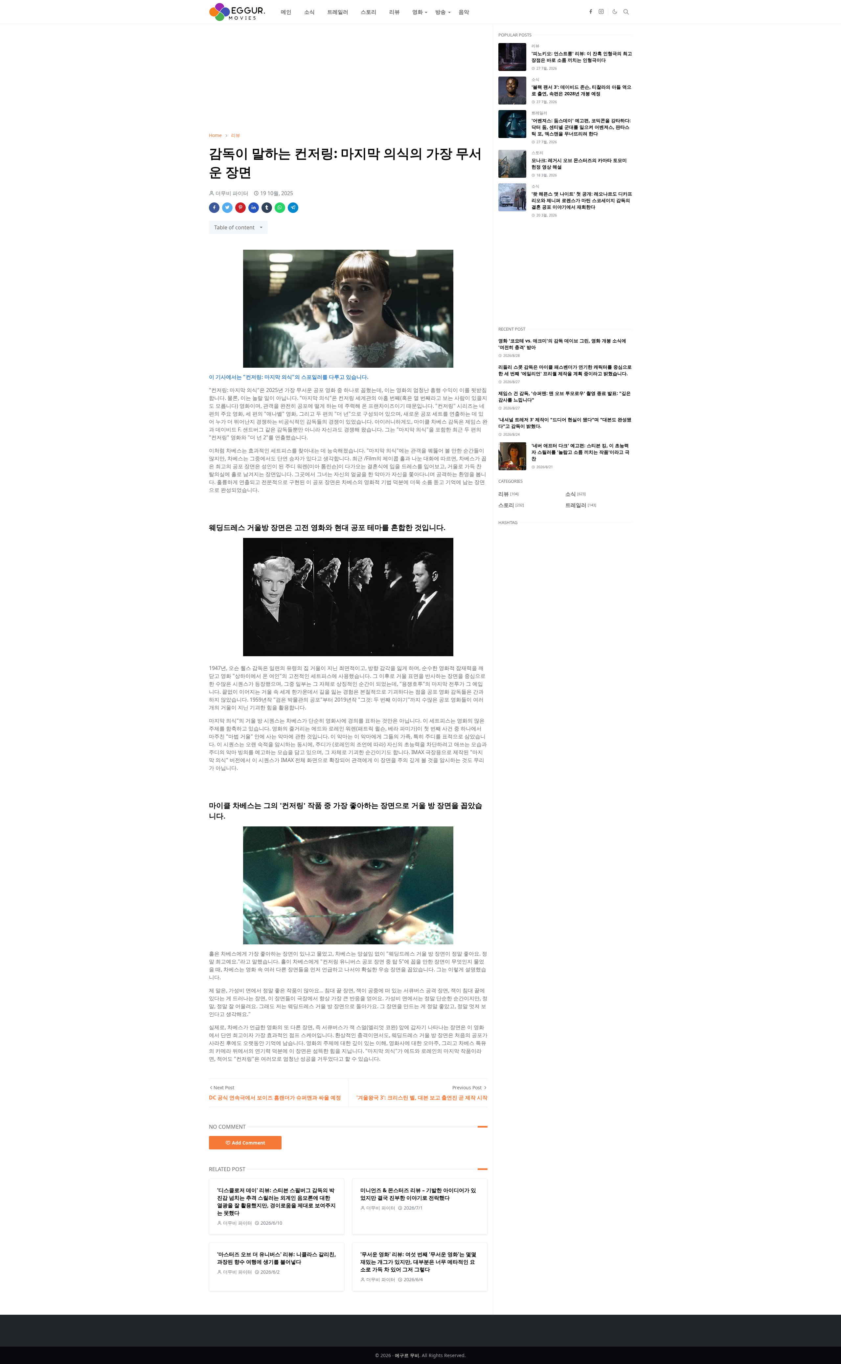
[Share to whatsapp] (280, 207)
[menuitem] (286, 12)
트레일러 (539, 113)
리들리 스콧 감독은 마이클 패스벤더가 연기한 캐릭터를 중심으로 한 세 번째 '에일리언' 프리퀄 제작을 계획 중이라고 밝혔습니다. (565, 370)
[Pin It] (240, 207)
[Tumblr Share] (266, 207)
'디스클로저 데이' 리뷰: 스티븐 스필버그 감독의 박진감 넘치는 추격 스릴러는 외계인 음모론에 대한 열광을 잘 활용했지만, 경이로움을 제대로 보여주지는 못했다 (276, 1201)
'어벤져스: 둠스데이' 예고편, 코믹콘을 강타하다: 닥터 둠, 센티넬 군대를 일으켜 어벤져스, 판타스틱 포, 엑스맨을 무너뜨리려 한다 (581, 127)
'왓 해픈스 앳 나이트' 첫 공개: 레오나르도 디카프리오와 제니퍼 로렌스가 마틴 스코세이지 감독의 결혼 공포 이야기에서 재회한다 (582, 200)
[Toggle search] (626, 12)
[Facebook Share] (214, 207)
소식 (535, 79)
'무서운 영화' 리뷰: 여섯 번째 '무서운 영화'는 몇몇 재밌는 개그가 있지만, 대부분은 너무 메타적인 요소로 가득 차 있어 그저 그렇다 (418, 1262)
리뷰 (535, 46)
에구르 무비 (407, 1355)
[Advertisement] (348, 78)
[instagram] (601, 12)
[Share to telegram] (293, 207)
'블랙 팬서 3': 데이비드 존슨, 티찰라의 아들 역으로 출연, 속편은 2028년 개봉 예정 (581, 90)
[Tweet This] (227, 207)
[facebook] (590, 12)
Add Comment (248, 1143)
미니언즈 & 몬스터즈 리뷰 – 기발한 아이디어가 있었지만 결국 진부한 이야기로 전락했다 (418, 1194)
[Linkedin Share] (253, 207)
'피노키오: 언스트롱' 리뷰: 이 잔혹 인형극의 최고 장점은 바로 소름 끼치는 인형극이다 (582, 56)
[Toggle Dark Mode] (614, 11)
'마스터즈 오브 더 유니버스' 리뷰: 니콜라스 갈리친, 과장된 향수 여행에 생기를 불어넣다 (276, 1258)
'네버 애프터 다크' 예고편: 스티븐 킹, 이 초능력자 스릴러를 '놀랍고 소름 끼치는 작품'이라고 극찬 (580, 452)
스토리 (537, 152)
